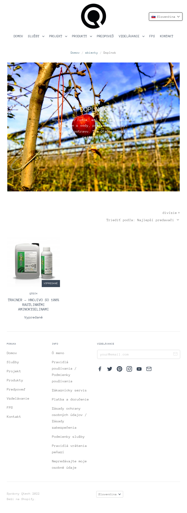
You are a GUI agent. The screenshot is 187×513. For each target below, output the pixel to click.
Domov (18, 36)
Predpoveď (105, 36)
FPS (152, 36)
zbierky (91, 52)
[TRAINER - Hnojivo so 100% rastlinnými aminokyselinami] (33, 277)
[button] (165, 16)
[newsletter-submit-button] (175, 354)
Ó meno (58, 353)
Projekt (56, 36)
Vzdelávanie (130, 36)
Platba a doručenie (70, 399)
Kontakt (166, 36)
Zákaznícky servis (69, 390)
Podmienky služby (68, 436)
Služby (34, 36)
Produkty (80, 36)
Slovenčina (108, 494)
